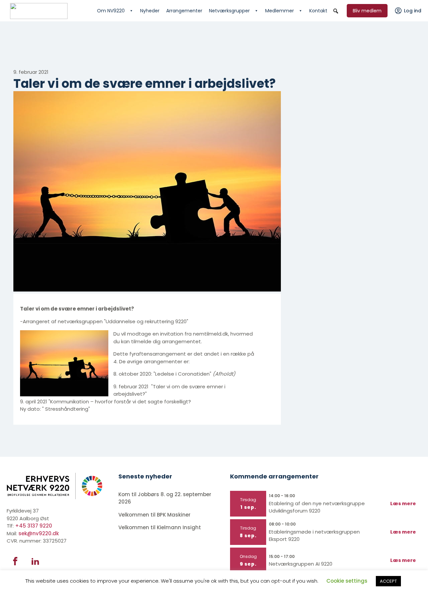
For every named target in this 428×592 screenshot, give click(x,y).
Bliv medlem (367, 10)
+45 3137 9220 (33, 525)
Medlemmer (279, 10)
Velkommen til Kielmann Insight (160, 527)
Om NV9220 (111, 10)
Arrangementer (184, 10)
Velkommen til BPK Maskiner (155, 514)
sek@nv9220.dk (38, 533)
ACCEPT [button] (388, 581)
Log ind (412, 10)
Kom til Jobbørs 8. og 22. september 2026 (164, 498)
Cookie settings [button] (346, 580)
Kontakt (318, 10)
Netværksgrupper (229, 10)
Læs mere (403, 503)
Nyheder (149, 10)
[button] (336, 11)
